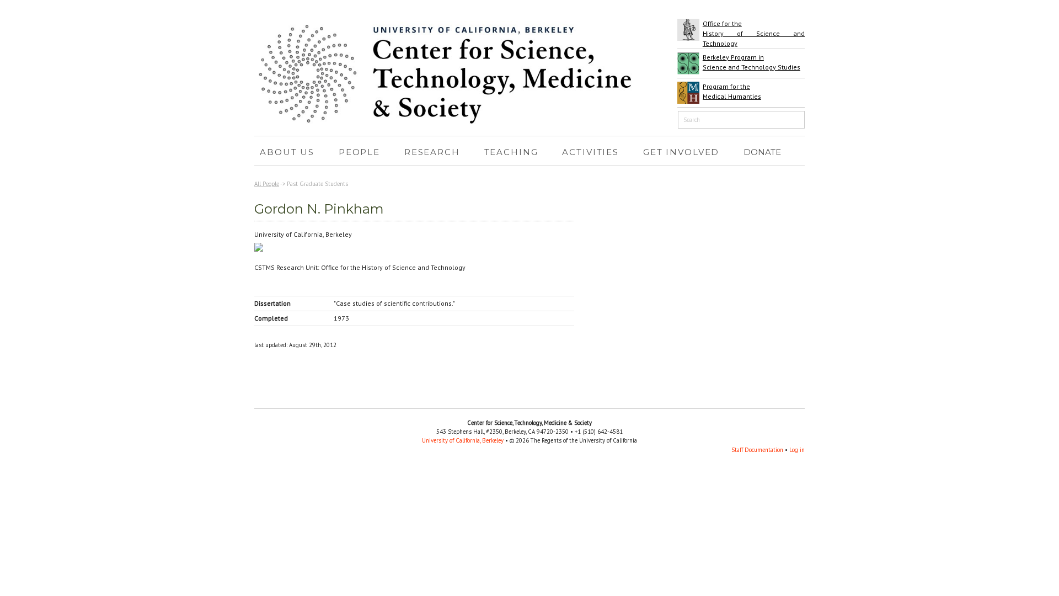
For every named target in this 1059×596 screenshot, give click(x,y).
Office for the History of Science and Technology (754, 33)
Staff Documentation (757, 450)
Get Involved (679, 154)
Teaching (508, 154)
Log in (797, 450)
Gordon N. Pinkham (319, 209)
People (356, 154)
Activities (588, 154)
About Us (284, 154)
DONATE (762, 152)
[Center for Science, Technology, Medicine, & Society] (452, 122)
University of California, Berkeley (463, 440)
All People (266, 184)
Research (429, 154)
